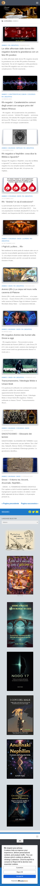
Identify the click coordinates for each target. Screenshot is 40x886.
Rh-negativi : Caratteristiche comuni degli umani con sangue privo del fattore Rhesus (19, 105)
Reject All (20, 872)
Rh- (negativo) (13, 45)
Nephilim (19, 148)
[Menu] (37, 3)
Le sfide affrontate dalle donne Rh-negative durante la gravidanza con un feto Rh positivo (20, 51)
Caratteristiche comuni (17, 94)
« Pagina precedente (10, 503)
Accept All (19, 876)
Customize (19, 867)
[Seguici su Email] (37, 512)
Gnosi (19, 196)
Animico (4, 45)
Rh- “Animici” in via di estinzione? (17, 201)
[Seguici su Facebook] (30, 512)
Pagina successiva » (29, 503)
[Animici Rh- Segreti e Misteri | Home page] (4, 3)
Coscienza (31, 94)
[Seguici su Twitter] (33, 512)
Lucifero (25, 238)
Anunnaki (11, 148)
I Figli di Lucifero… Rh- (12, 246)
